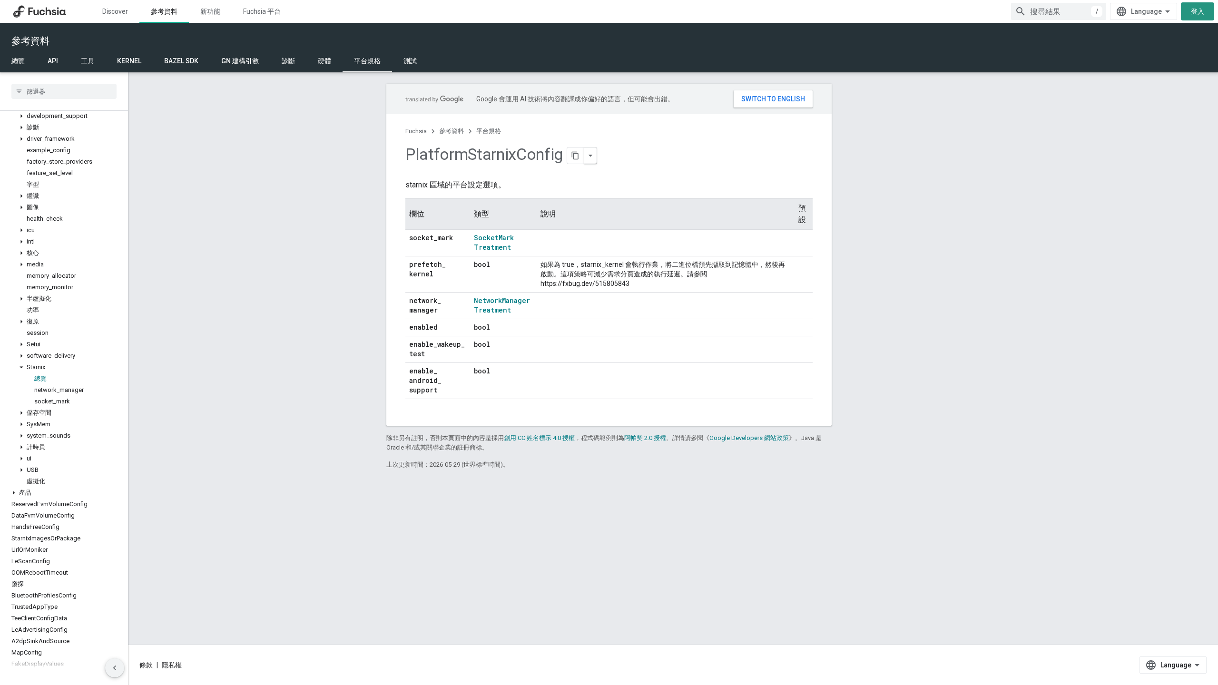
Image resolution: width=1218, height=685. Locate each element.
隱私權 (172, 665)
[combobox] (1058, 11)
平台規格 (367, 61)
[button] (64, 116)
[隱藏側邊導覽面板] (114, 667)
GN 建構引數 (240, 61)
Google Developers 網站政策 (749, 437)
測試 (410, 61)
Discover (115, 11)
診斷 (288, 61)
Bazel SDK (181, 61)
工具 (87, 61)
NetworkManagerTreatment (502, 305)
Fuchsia (416, 131)
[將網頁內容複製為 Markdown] (575, 155)
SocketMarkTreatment (494, 242)
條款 (146, 665)
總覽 (18, 61)
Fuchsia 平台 (262, 11)
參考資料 (164, 11)
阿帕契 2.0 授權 (645, 437)
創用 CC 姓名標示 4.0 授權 (539, 437)
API (53, 61)
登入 (1197, 11)
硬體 (324, 61)
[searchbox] (64, 91)
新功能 (210, 11)
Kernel (129, 61)
